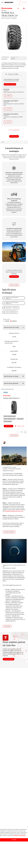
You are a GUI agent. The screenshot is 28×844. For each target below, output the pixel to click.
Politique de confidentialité (17, 835)
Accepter (14, 839)
